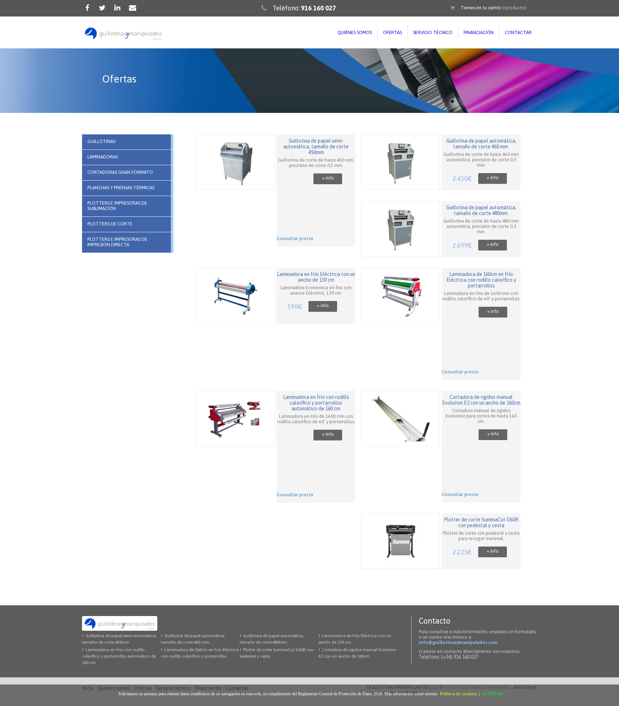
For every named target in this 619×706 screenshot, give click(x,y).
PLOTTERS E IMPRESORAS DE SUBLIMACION (117, 205)
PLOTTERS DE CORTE (110, 223)
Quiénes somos (354, 32)
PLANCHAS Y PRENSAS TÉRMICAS (120, 187)
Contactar (518, 32)
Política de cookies (458, 693)
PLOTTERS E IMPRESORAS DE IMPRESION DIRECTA (117, 242)
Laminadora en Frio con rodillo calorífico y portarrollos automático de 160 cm (119, 656)
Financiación (479, 32)
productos (514, 7)
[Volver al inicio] (123, 33)
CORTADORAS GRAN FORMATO (120, 172)
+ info (328, 178)
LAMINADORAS (102, 156)
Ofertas (392, 32)
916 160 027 (318, 8)
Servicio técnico (432, 32)
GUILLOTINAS (101, 141)
